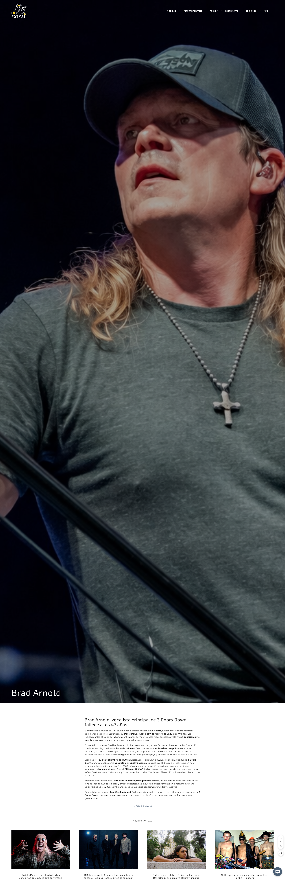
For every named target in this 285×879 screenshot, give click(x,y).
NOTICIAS (171, 11)
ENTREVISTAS (231, 11)
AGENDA (214, 11)
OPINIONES (251, 11)
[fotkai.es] (19, 11)
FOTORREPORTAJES (192, 11)
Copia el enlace (144, 806)
